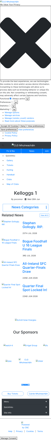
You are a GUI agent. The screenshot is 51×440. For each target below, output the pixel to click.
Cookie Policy (11, 133)
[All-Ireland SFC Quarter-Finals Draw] (12, 263)
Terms (40, 431)
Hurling (10, 170)
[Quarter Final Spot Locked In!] (12, 286)
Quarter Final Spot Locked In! (35, 288)
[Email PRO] (22, 385)
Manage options (12, 112)
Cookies (30, 431)
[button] (25, 43)
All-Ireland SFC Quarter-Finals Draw (34, 268)
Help (10, 431)
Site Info (7, 413)
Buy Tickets (13, 393)
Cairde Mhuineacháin (38, 393)
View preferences (35, 126)
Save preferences (9, 129)
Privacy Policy (11, 135)
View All (44, 215)
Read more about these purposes (20, 121)
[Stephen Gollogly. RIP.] (12, 223)
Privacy (19, 431)
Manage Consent (8, 438)
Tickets (10, 165)
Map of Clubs (13, 184)
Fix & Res (11, 151)
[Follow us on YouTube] (29, 385)
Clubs (9, 179)
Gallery (10, 160)
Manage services (12, 115)
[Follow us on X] (25, 385)
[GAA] (9, 361)
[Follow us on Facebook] (24, 385)
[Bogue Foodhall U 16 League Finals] (12, 241)
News (31, 151)
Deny (23, 126)
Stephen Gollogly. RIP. (33, 225)
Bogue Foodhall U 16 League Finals (35, 245)
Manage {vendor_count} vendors (19, 118)
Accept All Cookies (9, 126)
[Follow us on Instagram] (27, 385)
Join (47, 151)
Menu (6, 401)
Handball (11, 174)
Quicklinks (8, 407)
